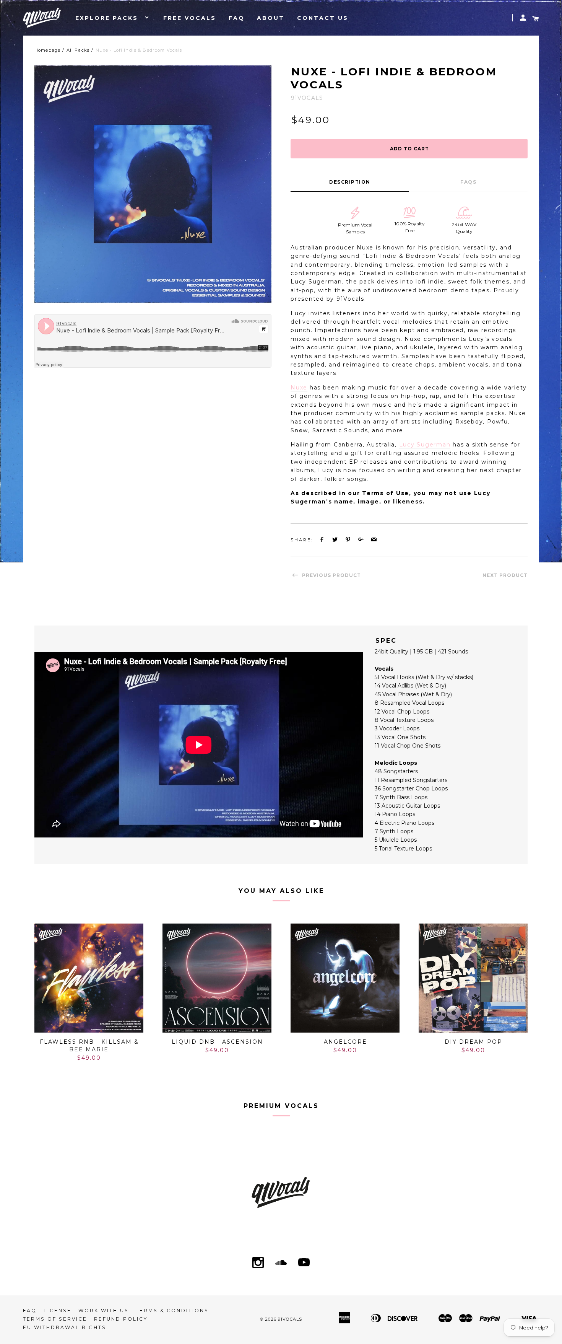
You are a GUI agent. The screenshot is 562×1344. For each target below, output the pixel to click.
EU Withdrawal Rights (64, 1327)
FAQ (237, 18)
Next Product (505, 575)
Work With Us (103, 1310)
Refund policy (121, 1319)
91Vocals (290, 1319)
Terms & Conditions (172, 1310)
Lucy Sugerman (425, 444)
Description (349, 182)
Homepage (47, 50)
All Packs (78, 50)
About (270, 18)
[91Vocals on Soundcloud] (281, 1263)
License (57, 1310)
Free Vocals (189, 18)
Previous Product (330, 575)
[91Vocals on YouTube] (304, 1263)
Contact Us (322, 18)
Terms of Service (55, 1319)
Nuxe (299, 387)
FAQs (468, 182)
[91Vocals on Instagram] (258, 1263)
